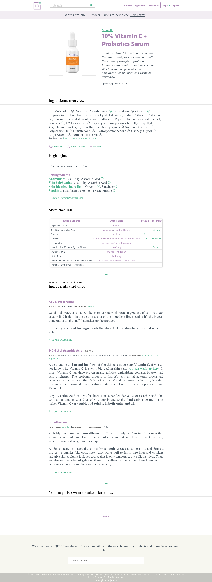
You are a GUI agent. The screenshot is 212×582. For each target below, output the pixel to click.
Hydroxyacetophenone (111, 131)
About (114, 580)
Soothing (55, 190)
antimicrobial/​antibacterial (110, 260)
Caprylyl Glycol (141, 131)
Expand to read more (62, 339)
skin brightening (122, 229)
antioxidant (108, 229)
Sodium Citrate (134, 115)
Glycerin (141, 111)
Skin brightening (60, 182)
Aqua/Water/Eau (59, 225)
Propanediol (57, 115)
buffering (121, 251)
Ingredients (140, 5)
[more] (106, 274)
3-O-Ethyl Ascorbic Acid (91, 111)
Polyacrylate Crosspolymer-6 (110, 123)
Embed (97, 146)
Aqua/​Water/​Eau (59, 111)
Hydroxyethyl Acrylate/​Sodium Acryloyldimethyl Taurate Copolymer (100, 125)
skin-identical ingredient (105, 238)
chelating (111, 251)
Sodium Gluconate (137, 127)
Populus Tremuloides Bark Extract (137, 119)
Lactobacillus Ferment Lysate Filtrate (94, 115)
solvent (116, 225)
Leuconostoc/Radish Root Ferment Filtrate (71, 260)
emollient (116, 234)
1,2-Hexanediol (76, 123)
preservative (129, 260)
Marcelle (107, 30)
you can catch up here (143, 368)
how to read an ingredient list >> (79, 138)
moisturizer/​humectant (129, 238)
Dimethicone (121, 111)
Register (175, 5)
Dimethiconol (82, 131)
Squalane (55, 123)
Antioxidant (57, 178)
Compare (57, 146)
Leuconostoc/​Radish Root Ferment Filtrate (82, 119)
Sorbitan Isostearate (85, 134)
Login (165, 5)
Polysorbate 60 (58, 131)
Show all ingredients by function (67, 197)
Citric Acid (156, 115)
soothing (116, 247)
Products (128, 5)
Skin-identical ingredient (66, 186)
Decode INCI (153, 5)
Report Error (78, 146)
